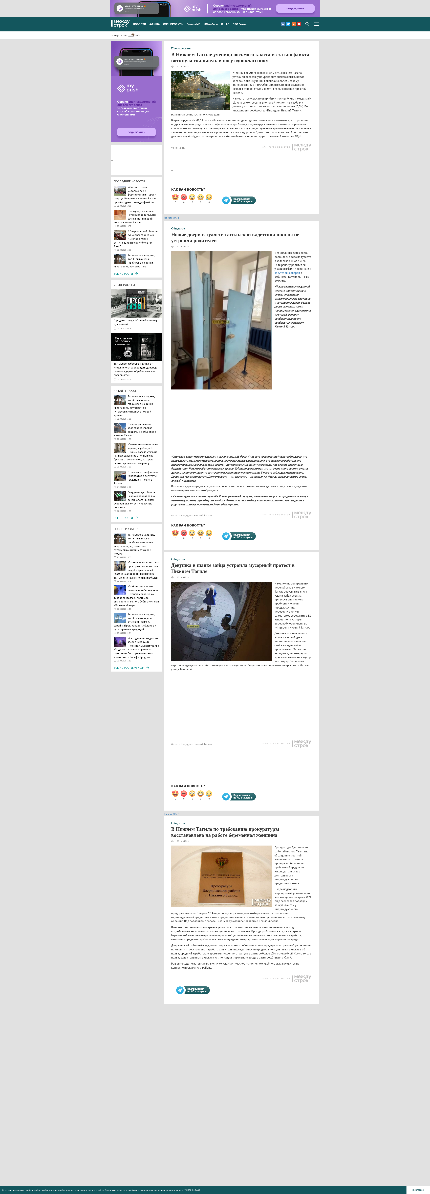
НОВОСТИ (139, 24)
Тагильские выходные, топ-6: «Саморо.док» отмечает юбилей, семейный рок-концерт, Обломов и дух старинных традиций (135, 621)
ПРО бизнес (240, 24)
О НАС (225, 24)
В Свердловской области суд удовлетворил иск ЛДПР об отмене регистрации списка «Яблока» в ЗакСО (136, 238)
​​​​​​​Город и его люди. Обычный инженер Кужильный (136, 322)
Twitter (288, 24)
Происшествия (181, 48)
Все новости (123, 274)
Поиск (307, 24)
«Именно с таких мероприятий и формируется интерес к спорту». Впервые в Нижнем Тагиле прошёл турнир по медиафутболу (135, 194)
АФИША (154, 24)
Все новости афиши (129, 668)
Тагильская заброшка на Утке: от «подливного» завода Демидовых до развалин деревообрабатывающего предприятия (135, 369)
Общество (178, 228)
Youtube (299, 24)
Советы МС (193, 24)
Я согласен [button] (418, 1189)
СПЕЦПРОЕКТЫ (173, 24)
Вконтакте (283, 24)
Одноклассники (294, 24)
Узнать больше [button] (192, 1189)
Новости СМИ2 (171, 217)
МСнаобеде (211, 24)
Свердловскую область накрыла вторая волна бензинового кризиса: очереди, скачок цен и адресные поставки (135, 500)
